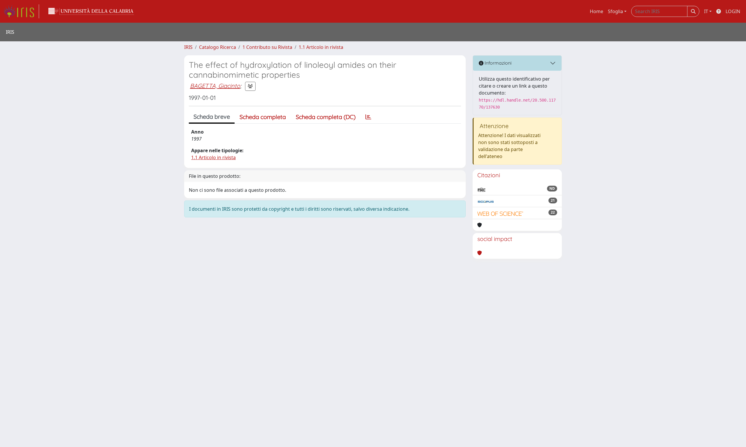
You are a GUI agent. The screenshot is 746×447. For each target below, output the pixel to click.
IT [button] (706, 11)
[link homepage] (21, 11)
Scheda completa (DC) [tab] (326, 116)
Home (596, 11)
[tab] (368, 117)
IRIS (188, 47)
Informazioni (497, 63)
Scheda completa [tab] (263, 116)
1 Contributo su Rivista (267, 47)
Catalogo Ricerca (217, 47)
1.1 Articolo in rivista (321, 47)
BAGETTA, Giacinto (215, 85)
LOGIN (733, 11)
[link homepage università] (91, 11)
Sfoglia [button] (615, 11)
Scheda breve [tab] (211, 116)
